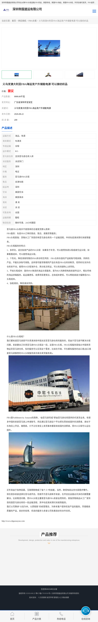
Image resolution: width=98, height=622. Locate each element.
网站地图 (65, 597)
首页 (14, 21)
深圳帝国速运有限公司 (60, 593)
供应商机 (22, 21)
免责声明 (50, 597)
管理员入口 (58, 597)
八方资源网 (42, 597)
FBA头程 (32, 21)
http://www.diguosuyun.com (13, 521)
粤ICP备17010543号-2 (44, 593)
